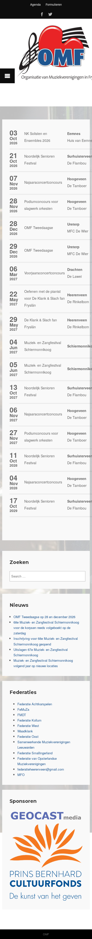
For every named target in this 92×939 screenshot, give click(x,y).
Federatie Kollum (29, 720)
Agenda (35, 4)
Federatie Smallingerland (35, 753)
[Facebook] (42, 13)
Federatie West (28, 725)
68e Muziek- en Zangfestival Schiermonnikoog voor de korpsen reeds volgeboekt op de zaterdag (46, 627)
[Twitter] (50, 13)
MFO (21, 774)
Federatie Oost (28, 736)
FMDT (21, 714)
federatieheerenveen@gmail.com (40, 769)
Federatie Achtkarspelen (34, 704)
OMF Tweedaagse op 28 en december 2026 (44, 616)
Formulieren (54, 4)
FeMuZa (23, 709)
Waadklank (25, 731)
